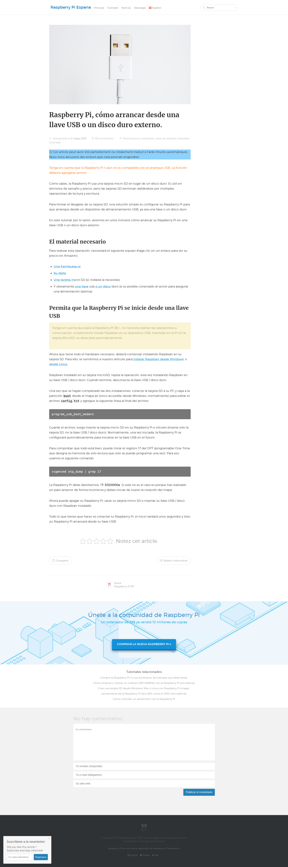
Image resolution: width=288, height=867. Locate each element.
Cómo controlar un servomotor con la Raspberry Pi (144, 699)
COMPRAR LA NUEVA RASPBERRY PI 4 (144, 644)
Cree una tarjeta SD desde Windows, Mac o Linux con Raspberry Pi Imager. (144, 688)
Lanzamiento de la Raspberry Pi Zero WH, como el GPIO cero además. (144, 693)
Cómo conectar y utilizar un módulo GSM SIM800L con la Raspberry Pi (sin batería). (144, 683)
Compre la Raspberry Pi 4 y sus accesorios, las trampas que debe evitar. (144, 677)
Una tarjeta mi (64, 280)
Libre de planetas (166, 138)
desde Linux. (58, 364)
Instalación (147, 138)
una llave (81, 286)
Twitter (146, 855)
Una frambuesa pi (67, 266)
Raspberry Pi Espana (70, 7)
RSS (156, 855)
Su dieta (60, 273)
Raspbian (184, 138)
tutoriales (55, 142)
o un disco (103, 286)
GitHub (134, 855)
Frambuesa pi (131, 138)
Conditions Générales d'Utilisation (144, 841)
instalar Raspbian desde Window (157, 359)
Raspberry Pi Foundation (166, 848)
